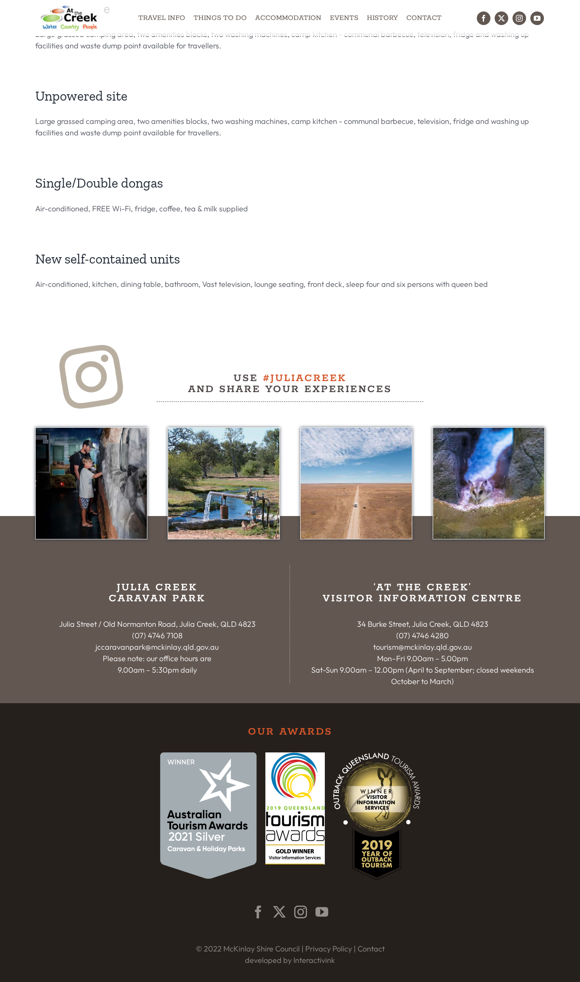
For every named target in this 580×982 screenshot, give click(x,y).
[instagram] (519, 18)
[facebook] (483, 18)
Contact (371, 949)
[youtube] (537, 18)
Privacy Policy (328, 949)
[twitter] (501, 18)
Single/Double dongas (99, 183)
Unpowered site (81, 96)
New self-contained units (107, 259)
